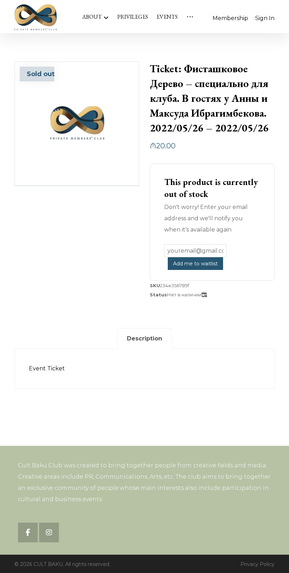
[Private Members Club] (35, 17)
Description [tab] (144, 338)
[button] (28, 532)
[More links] (190, 17)
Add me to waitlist (195, 263)
